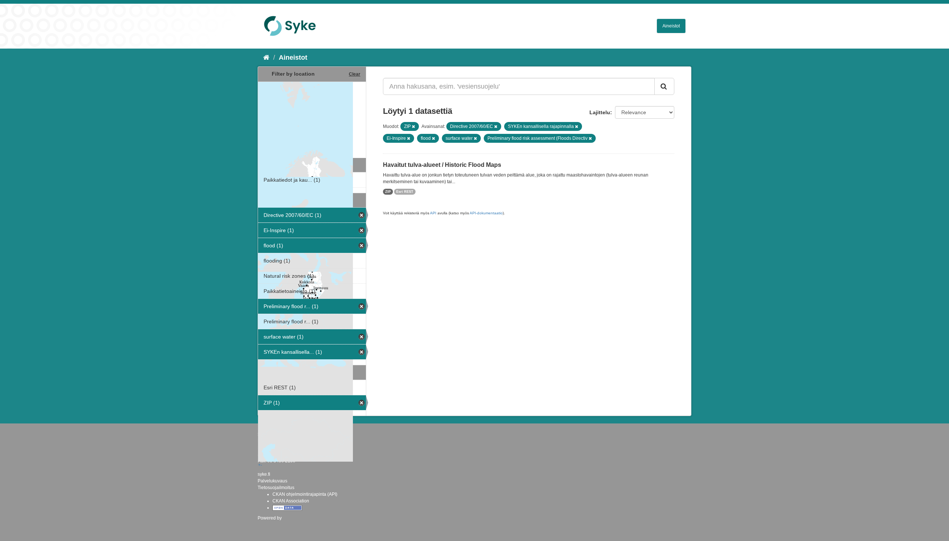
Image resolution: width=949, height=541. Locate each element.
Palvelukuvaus (272, 481)
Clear (354, 74)
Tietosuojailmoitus (276, 487)
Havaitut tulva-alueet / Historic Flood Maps (442, 165)
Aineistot (671, 26)
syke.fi (264, 474)
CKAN (270, 526)
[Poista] (413, 126)
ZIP (388, 192)
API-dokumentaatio (486, 213)
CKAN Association (290, 501)
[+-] (312, 119)
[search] (664, 86)
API (433, 213)
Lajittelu (599, 112)
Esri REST (404, 192)
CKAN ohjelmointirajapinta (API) (304, 494)
